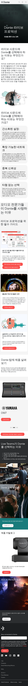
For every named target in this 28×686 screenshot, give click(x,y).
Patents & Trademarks (5, 682)
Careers (3, 677)
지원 (2, 661)
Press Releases (4, 675)
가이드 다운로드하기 (9, 348)
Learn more (6, 419)
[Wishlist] (22, 2)
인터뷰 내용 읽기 (8, 307)
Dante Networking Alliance (8, 665)
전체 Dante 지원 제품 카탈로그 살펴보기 (12, 434)
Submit (5, 650)
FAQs (2, 669)
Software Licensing (13, 682)
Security (20, 682)
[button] (10, 427)
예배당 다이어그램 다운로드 (11, 267)
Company (3, 663)
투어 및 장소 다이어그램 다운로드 (12, 264)
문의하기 (3, 672)
